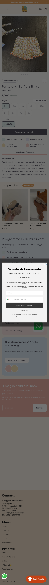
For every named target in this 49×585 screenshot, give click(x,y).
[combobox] (9, 299)
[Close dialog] (45, 264)
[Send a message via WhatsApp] (4, 576)
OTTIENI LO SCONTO (24, 305)
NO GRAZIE (24, 310)
